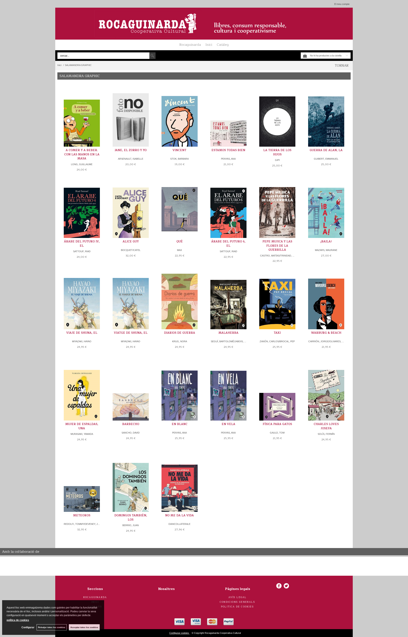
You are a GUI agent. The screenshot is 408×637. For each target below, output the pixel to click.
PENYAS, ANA (228, 158)
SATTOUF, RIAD (82, 251)
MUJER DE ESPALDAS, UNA (81, 426)
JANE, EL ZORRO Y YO (131, 150)
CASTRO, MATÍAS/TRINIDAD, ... (277, 255)
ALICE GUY (131, 241)
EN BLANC (179, 424)
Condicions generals (237, 602)
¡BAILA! (326, 241)
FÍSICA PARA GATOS (277, 424)
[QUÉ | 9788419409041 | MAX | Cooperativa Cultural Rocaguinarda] (180, 208)
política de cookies (18, 620)
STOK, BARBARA (179, 158)
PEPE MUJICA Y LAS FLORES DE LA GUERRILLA (277, 245)
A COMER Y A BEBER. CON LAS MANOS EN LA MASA (81, 154)
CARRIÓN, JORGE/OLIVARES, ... (326, 341)
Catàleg (223, 44)
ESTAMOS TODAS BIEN (228, 150)
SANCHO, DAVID (131, 432)
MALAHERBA (228, 333)
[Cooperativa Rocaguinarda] (204, 23)
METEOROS (81, 515)
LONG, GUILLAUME (81, 164)
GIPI (277, 160)
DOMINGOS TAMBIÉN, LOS (130, 517)
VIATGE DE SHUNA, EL (130, 333)
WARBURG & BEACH (326, 333)
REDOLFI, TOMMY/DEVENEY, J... (82, 524)
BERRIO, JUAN (130, 525)
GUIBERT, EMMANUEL (326, 158)
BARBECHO (130, 424)
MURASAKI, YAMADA (82, 434)
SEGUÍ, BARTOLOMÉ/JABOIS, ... (228, 341)
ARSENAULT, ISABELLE (130, 158)
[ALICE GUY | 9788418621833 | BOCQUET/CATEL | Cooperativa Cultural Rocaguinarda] (131, 208)
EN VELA (228, 424)
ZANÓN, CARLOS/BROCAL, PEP (277, 341)
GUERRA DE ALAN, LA (326, 150)
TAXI (277, 333)
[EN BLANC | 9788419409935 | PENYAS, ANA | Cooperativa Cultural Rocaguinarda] (180, 391)
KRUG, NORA (179, 341)
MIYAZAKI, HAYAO (81, 341)
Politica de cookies (237, 607)
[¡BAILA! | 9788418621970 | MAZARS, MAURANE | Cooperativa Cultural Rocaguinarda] (326, 208)
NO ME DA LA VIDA (179, 515)
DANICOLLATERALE (179, 524)
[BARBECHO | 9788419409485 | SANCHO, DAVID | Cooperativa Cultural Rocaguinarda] (131, 391)
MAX (179, 250)
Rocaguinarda (190, 44)
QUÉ (179, 241)
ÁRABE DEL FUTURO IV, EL (82, 243)
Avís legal (237, 597)
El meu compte (342, 4)
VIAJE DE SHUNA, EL (81, 333)
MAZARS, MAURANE (326, 250)
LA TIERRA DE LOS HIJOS (277, 152)
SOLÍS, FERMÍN (326, 434)
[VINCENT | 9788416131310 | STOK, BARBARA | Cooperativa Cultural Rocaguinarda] (180, 117)
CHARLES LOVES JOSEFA (326, 426)
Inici (208, 44)
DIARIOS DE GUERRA (179, 333)
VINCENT (179, 150)
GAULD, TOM (277, 432)
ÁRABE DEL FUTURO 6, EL (228, 243)
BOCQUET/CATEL (130, 250)
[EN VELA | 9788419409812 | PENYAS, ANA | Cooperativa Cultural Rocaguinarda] (228, 391)
